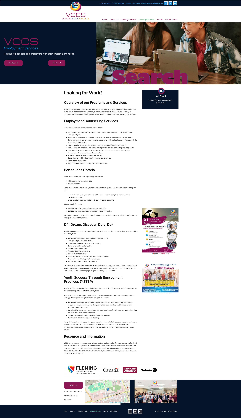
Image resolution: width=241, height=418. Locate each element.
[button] (108, 389)
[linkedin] (175, 3)
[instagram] (170, 3)
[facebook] (166, 3)
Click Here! (160, 103)
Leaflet (111, 402)
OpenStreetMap (119, 402)
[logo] (76, 2)
